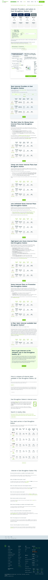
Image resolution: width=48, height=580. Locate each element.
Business (32, 1)
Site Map (6, 575)
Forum (26, 549)
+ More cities (19, 566)
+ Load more (24, 49)
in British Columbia (10, 549)
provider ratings (28, 138)
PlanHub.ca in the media (28, 568)
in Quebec (9, 563)
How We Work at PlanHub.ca (28, 559)
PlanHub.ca (13, 68)
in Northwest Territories (10, 555)
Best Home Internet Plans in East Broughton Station (18, 5)
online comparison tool (13, 513)
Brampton (19, 558)
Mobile (9, 546)
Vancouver (19, 549)
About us (26, 555)
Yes (20, 63)
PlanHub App (26, 561)
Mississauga (19, 557)
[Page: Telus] (12, 343)
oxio (20, 65)
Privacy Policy (23, 574)
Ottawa (19, 555)
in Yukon (9, 566)
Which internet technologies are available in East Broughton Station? (21, 504)
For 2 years (31, 181)
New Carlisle (32, 414)
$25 (31, 488)
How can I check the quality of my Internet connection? (19, 524)
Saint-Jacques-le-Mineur (14, 414)
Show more (24, 237)
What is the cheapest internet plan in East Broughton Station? (20, 485)
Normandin (29, 415)
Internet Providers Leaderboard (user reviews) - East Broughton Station (21, 43)
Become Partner (27, 566)
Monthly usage (20, 181)
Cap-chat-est (27, 414)
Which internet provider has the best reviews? (18, 498)
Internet (19, 546)
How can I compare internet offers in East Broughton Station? (20, 510)
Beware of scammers (27, 570)
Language (33, 554)
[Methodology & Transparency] (25, 46)
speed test (26, 482)
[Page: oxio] (12, 102)
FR (37, 1)
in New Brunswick (10, 552)
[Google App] (38, 552)
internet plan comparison (33, 494)
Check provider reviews (16, 212)
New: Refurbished (13, 1)
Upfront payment (24, 181)
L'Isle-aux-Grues (13, 415)
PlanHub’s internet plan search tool (24, 135)
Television (28, 1)
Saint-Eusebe (18, 415)
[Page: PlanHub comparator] (5, 2)
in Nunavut (9, 558)
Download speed (16, 181)
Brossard (21, 415)
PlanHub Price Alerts (16, 297)
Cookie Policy (27, 574)
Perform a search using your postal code (17, 334)
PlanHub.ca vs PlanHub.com (28, 572)
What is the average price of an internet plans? (18, 517)
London (19, 560)
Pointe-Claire (25, 415)
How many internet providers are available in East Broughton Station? (22, 473)
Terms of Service (19, 574)
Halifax (19, 563)
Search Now (41, 1)
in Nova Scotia (9, 557)
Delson (20, 414)
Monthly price (28, 181)
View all (24, 96)
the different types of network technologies (26, 213)
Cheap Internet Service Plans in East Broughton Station (35, 5)
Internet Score (17, 401)
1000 (31, 481)
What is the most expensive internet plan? (17, 491)
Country (33, 558)
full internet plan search (23, 258)
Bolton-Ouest (23, 414)
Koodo (28, 481)
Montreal (9, 569)
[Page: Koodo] (12, 265)
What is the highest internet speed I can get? (18, 479)
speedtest (11, 527)
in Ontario (9, 560)
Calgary (19, 552)
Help (25, 546)
